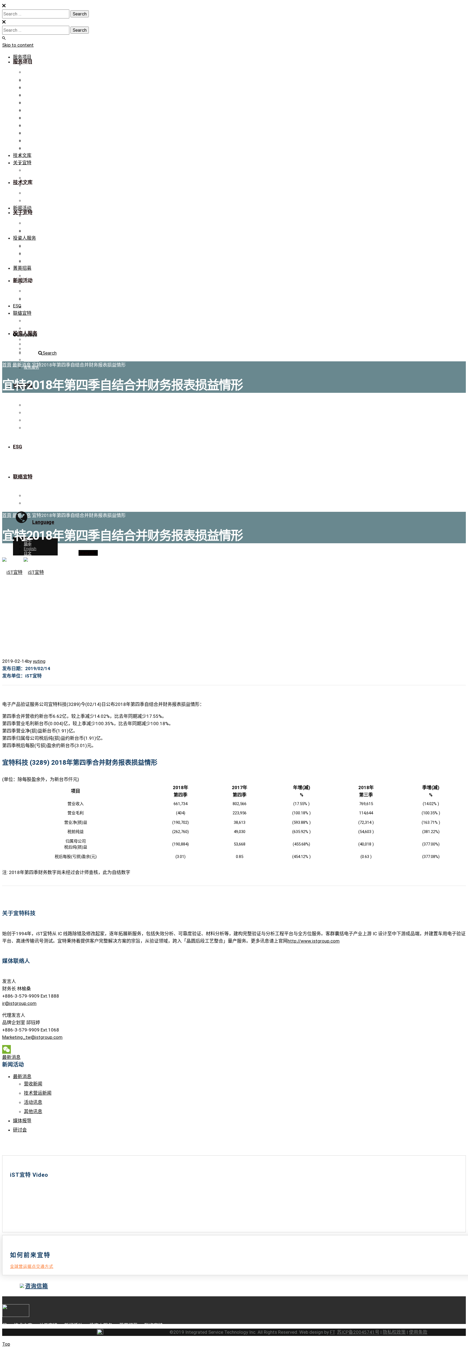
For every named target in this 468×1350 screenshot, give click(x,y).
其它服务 (31, 133)
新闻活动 (22, 208)
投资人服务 (24, 238)
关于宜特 (22, 162)
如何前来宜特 (35, 291)
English (30, 348)
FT (332, 1332)
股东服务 (31, 261)
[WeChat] (234, 1049)
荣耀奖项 (31, 185)
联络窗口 (31, 321)
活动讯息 (33, 1102)
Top (6, 1344)
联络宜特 (31, 200)
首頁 (6, 365)
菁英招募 (22, 268)
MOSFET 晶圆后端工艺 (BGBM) (50, 148)
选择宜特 (31, 276)
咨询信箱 (36, 1286)
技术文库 (22, 155)
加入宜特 (31, 283)
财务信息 (31, 245)
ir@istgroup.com (19, 1003)
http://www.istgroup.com (314, 941)
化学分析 (31, 117)
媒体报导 (31, 223)
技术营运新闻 (37, 1093)
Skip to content (18, 45)
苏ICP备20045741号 (358, 1332)
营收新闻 (33, 1084)
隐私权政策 (394, 1332)
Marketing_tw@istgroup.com (32, 1037)
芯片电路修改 (35, 72)
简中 (27, 344)
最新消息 (31, 215)
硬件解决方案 (35, 140)
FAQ (27, 298)
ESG (17, 305)
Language (27, 334)
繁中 (27, 339)
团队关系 (31, 193)
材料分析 (31, 102)
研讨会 (29, 231)
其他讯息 (33, 1111)
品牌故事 (31, 170)
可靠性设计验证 (37, 110)
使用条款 (418, 1332)
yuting (39, 661)
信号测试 (31, 95)
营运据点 (31, 328)
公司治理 (31, 253)
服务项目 (22, 57)
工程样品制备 (35, 80)
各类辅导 (31, 125)
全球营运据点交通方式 (31, 1266)
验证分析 (31, 64)
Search (50, 353)
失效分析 (31, 87)
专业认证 (31, 178)
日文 (27, 353)
